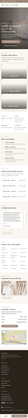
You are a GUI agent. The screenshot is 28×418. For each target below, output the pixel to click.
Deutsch (7, 402)
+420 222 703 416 (22, 319)
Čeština (3, 402)
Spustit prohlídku (7, 298)
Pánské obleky (4, 374)
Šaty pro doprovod (5, 370)
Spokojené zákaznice (6, 385)
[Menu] (2, 5)
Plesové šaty (4, 372)
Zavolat (6, 416)
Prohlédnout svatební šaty (10, 45)
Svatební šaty (4, 365)
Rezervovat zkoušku (19, 416)
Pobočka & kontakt (5, 381)
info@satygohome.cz (22, 322)
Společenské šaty (5, 367)
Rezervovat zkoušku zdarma (11, 41)
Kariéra (2, 387)
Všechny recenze (7, 233)
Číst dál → (5, 223)
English (12, 402)
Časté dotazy (4, 383)
